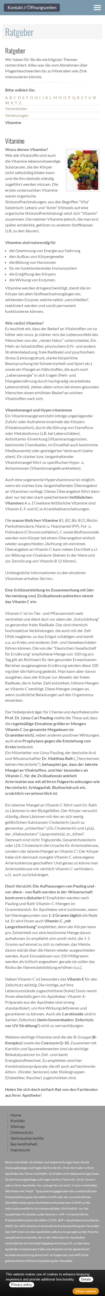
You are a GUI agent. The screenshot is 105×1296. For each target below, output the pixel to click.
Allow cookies (86, 1291)
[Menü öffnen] (97, 7)
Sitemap (17, 1126)
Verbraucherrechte (27, 1138)
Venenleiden (16, 108)
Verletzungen (17, 115)
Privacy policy (21, 1285)
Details (86, 1279)
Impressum (20, 1149)
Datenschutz (21, 1132)
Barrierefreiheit (23, 1143)
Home (15, 1114)
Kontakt (17, 1120)
